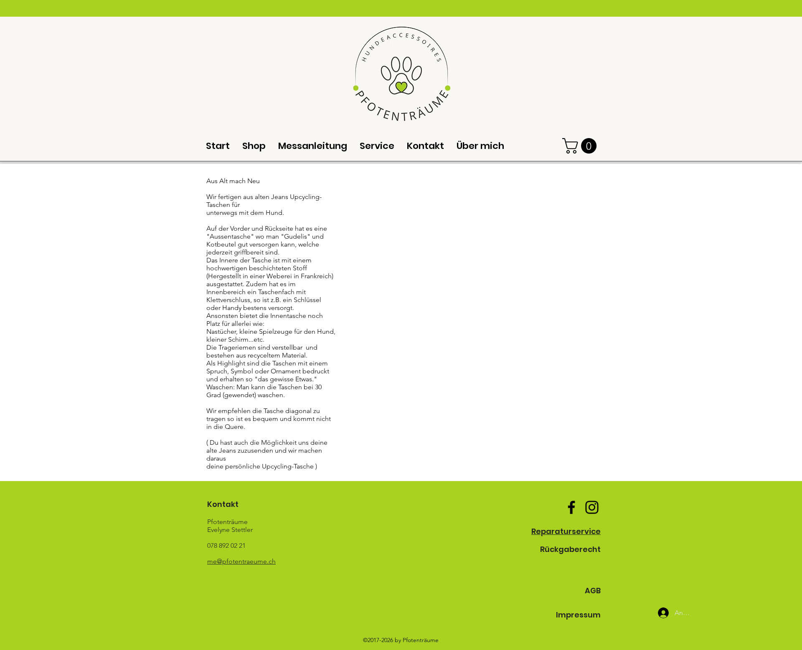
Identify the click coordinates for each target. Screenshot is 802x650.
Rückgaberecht (570, 549)
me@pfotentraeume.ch (241, 561)
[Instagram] (592, 507)
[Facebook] (571, 507)
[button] (581, 146)
